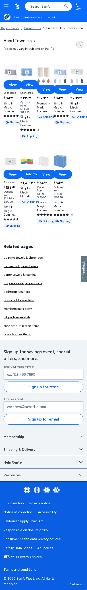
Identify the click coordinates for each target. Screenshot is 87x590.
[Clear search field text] (60, 6)
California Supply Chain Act (24, 520)
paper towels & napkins (20, 274)
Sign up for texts (43, 387)
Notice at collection (18, 512)
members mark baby (18, 308)
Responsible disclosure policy (26, 529)
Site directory (14, 503)
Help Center (13, 462)
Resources (12, 475)
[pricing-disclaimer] (52, 48)
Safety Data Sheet (18, 547)
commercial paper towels (21, 266)
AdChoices (45, 547)
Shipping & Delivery (19, 449)
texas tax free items (17, 334)
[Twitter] (46, 490)
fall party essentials (17, 317)
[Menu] (7, 6)
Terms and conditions (20, 569)
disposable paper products (23, 283)
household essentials (19, 300)
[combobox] (48, 6)
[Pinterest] (56, 490)
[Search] (66, 6)
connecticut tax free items (21, 325)
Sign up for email (43, 419)
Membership (14, 436)
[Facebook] (27, 490)
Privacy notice (39, 503)
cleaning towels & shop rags (23, 257)
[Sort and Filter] (79, 44)
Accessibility (47, 512)
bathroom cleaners (17, 291)
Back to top (76, 584)
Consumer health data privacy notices (32, 538)
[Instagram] (36, 490)
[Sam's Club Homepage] (17, 6)
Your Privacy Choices (26, 556)
